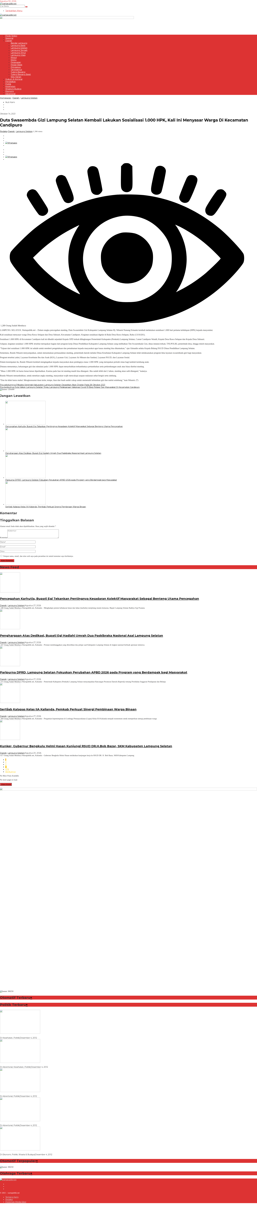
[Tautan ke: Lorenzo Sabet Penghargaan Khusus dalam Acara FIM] (20, 1033)
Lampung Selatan (24, 131)
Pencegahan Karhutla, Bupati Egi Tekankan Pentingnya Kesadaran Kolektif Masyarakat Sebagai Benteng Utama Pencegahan (64, 426)
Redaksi (9, 1199)
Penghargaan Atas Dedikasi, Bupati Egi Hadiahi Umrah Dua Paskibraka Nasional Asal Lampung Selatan (53, 453)
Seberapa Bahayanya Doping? (14, 1064)
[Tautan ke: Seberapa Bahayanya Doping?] (20, 1062)
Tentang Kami (11, 1197)
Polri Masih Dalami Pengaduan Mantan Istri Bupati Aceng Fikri (29, 1094)
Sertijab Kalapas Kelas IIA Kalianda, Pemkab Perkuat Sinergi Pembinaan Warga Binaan (45, 507)
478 (7, 769)
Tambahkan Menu (13, 11)
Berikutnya (10, 772)
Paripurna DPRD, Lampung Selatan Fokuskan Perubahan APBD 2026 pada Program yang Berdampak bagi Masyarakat (61, 480)
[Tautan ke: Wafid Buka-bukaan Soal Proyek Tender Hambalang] (20, 1150)
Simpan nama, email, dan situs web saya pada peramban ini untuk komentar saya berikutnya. (38, 556)
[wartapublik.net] (8, 3)
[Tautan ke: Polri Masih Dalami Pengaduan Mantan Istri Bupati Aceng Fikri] (20, 1091)
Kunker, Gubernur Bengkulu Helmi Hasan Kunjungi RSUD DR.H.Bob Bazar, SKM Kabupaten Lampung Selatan (86, 746)
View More (6, 784)
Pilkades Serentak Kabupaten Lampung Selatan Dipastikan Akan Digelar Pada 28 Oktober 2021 (52, 385)
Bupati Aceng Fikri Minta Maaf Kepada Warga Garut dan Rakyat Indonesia (34, 1123)
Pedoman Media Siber (15, 1202)
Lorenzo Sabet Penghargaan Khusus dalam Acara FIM (25, 1035)
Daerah (11, 131)
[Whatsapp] (11, 143)
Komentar (3, 538)
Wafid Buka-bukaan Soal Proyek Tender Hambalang (24, 1152)
